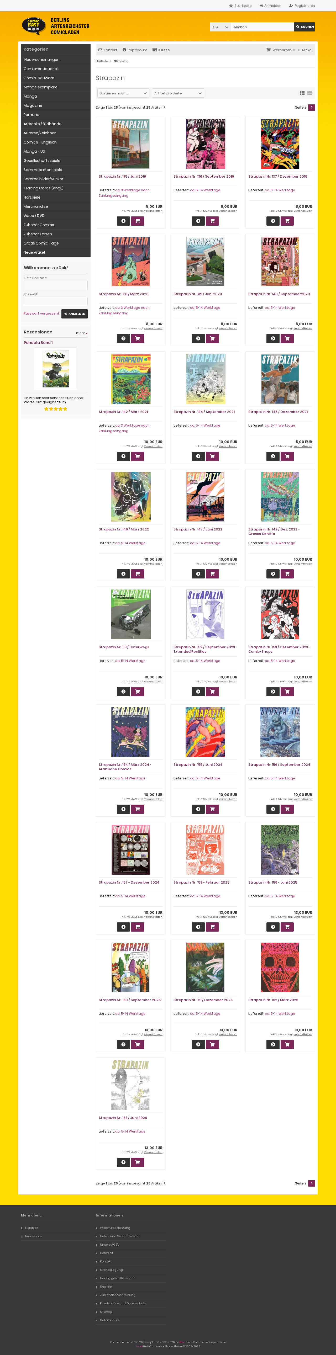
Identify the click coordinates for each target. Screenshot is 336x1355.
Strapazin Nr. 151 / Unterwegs (124, 647)
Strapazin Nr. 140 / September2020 (279, 293)
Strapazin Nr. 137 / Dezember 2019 (277, 176)
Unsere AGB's (109, 1244)
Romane (31, 114)
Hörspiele (32, 197)
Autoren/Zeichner (40, 133)
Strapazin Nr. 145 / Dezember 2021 (278, 411)
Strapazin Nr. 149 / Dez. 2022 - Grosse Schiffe (274, 531)
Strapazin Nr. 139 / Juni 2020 (198, 293)
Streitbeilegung (111, 1270)
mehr (82, 333)
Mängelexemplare (40, 87)
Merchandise (36, 206)
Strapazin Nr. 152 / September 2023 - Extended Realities (205, 649)
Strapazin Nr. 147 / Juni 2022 (198, 529)
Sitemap (106, 1312)
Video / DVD (34, 215)
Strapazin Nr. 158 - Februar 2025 (201, 882)
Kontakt (110, 49)
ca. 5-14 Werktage (205, 190)
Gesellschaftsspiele (42, 160)
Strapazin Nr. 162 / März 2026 (273, 999)
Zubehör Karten (38, 234)
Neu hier (106, 1286)
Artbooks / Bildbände (42, 123)
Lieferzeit (31, 1228)
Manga (30, 96)
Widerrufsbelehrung (115, 1228)
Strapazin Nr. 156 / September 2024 (279, 764)
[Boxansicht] (302, 92)
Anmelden (74, 314)
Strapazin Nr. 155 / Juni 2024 (198, 764)
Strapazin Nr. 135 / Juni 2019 (122, 176)
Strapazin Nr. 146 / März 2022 (124, 529)
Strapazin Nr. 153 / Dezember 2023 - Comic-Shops (279, 649)
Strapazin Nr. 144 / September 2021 (204, 411)
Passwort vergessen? (41, 313)
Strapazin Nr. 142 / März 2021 (123, 411)
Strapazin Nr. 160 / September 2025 (130, 999)
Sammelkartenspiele (43, 169)
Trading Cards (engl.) (44, 188)
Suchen (304, 27)
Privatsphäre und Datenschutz (123, 1303)
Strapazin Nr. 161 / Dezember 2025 (203, 999)
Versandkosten (153, 210)
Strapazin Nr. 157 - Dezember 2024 (129, 882)
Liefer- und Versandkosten (120, 1236)
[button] (220, 26)
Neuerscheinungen (42, 59)
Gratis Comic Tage (41, 243)
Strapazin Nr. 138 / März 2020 (124, 293)
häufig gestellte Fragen (117, 1278)
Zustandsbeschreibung (117, 1295)
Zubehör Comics (39, 224)
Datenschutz (109, 1320)
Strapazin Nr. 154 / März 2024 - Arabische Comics (125, 767)
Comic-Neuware (39, 78)
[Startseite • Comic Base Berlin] (56, 26)
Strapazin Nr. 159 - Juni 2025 (272, 882)
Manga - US (34, 151)
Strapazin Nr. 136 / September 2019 (204, 176)
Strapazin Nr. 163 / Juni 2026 (123, 1117)
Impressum (137, 49)
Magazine (33, 105)
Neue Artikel (34, 252)
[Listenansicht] (309, 92)
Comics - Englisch (40, 142)
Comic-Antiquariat (41, 68)
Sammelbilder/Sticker (43, 179)
